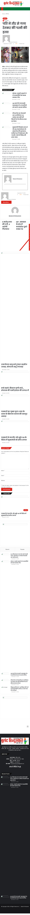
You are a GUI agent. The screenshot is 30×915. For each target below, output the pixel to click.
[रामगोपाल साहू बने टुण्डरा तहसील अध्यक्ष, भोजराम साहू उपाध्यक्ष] (15, 307)
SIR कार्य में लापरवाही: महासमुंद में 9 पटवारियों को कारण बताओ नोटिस (19, 105)
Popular (22, 549)
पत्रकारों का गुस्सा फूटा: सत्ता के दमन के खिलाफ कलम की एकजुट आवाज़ (14, 413)
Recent (7, 549)
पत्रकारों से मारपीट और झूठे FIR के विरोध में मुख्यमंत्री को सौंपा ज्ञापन (14, 438)
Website (3, 480)
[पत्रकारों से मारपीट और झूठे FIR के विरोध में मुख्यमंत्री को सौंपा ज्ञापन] (15, 428)
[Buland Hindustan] (14, 3)
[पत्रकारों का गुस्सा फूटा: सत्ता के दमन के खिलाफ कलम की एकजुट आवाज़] (15, 402)
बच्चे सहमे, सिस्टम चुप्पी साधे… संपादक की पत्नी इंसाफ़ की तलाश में (15, 389)
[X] (13, 770)
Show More (6, 202)
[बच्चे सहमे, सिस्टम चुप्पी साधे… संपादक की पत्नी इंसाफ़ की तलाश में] (15, 379)
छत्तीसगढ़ (7, 13)
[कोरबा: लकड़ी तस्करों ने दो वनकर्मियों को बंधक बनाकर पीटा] (6, 95)
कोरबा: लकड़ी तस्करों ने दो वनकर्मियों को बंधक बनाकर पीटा (19, 95)
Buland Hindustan (13, 42)
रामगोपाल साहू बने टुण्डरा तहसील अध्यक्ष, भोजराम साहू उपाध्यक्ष (14, 365)
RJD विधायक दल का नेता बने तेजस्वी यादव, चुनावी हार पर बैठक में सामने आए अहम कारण (19, 555)
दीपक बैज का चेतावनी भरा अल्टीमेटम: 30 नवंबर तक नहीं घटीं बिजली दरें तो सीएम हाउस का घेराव (19, 117)
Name (3, 470)
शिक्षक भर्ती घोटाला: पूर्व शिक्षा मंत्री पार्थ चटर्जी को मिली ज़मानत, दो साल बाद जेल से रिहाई (19, 688)
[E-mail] (5, 187)
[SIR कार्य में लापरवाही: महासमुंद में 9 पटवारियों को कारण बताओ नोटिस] (6, 105)
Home (3, 13)
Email (2, 475)
